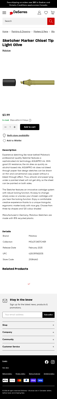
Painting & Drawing (21, 32)
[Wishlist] (46, 13)
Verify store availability (18, 135)
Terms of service (34, 374)
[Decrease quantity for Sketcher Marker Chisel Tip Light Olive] (5, 127)
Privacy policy (20, 374)
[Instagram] (53, 362)
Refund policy (7, 374)
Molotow (6, 51)
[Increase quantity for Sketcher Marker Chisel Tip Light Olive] (15, 127)
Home (5, 32)
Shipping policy (49, 374)
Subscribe (48, 315)
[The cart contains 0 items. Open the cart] (53, 13)
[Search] (51, 21)
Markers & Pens (41, 32)
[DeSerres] (18, 13)
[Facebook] (46, 362)
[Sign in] (39, 13)
